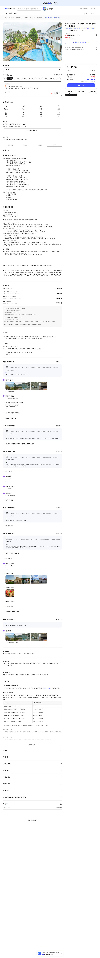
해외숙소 (11, 17)
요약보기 (58, 361)
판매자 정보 (6, 783)
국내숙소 (32, 17)
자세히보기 (8, 354)
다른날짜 (58, 74)
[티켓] (15, 13)
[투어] (10, 13)
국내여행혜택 (57, 17)
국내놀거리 (39, 17)
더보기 (7, 408)
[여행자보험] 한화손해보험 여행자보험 (14, 797)
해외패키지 (19, 17)
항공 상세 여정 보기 (32, 130)
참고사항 (5, 790)
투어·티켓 (25, 17)
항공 (6, 17)
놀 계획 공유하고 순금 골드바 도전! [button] (27, 9)
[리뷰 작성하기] (61, 804)
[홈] (6, 13)
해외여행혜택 (48, 17)
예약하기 (81, 85)
